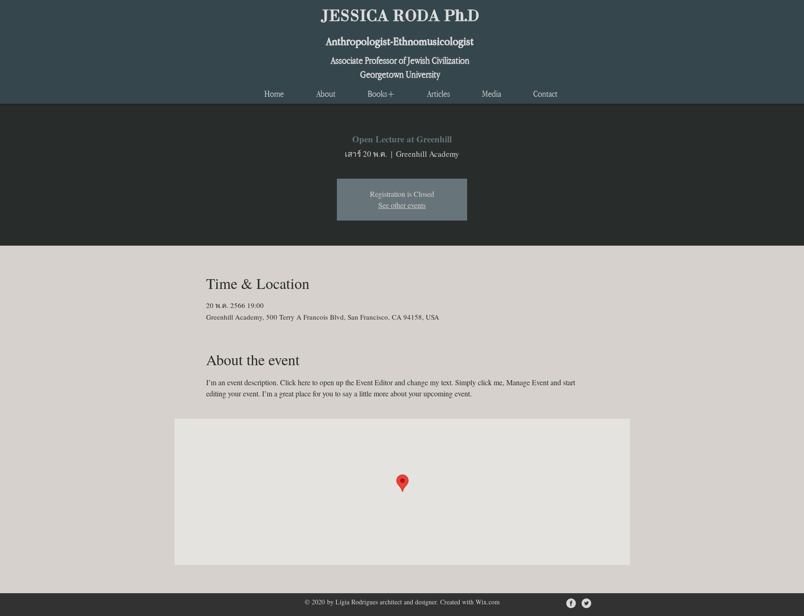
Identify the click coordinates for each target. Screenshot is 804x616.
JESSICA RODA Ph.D (400, 14)
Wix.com (488, 601)
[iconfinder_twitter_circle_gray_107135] (586, 603)
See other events (402, 205)
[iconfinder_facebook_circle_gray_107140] (571, 603)
